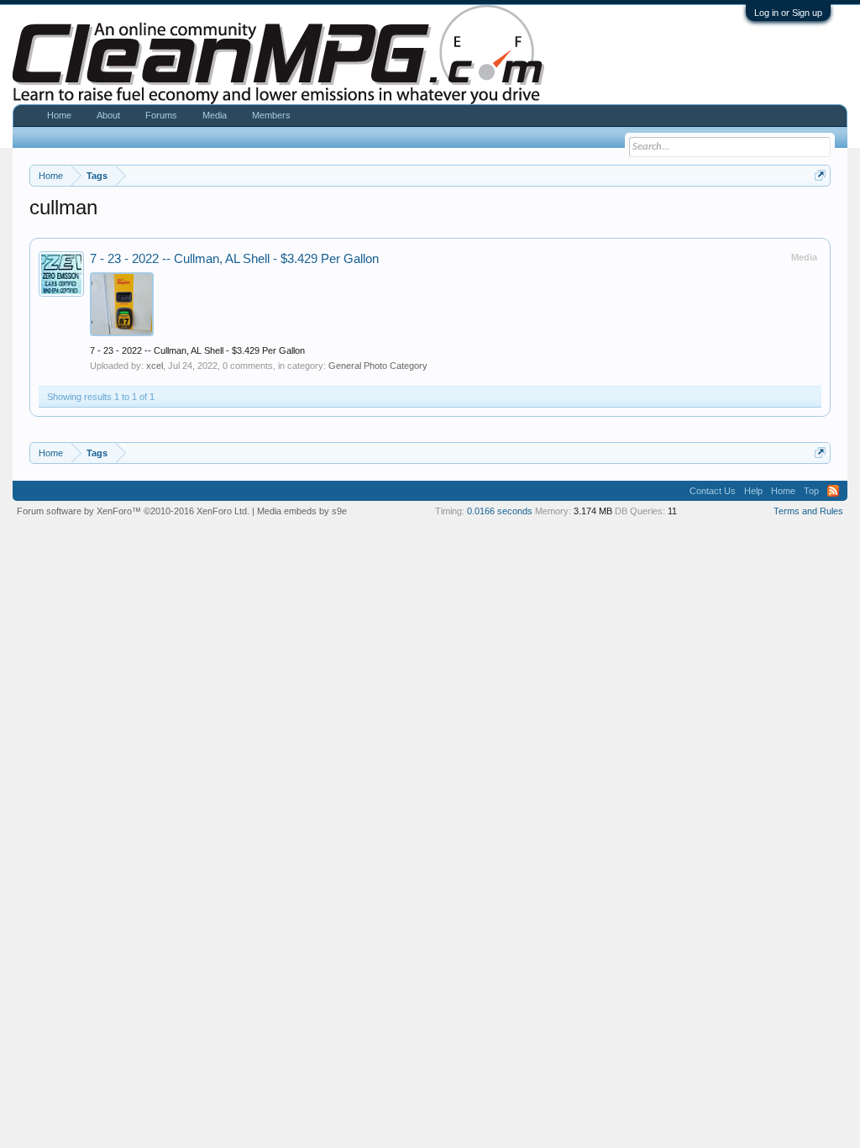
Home (59, 115)
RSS (833, 491)
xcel (154, 366)
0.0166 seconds (499, 511)
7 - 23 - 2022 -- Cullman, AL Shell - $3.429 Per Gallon (234, 259)
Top (811, 491)
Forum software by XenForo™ (133, 511)
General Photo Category (377, 366)
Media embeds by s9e (302, 511)
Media (214, 115)
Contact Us (713, 491)
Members (271, 115)
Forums (161, 115)
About (108, 115)
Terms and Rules (808, 511)
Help (753, 491)
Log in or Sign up (788, 13)
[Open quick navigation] (820, 175)
